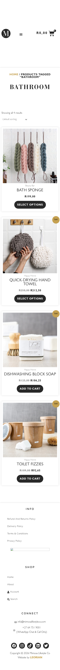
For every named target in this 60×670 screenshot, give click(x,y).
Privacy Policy (14, 541)
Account (14, 592)
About (10, 585)
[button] (21, 34)
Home (13, 75)
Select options (30, 205)
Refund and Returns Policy (21, 519)
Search (14, 599)
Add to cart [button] (30, 389)
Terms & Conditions (17, 534)
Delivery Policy (15, 526)
